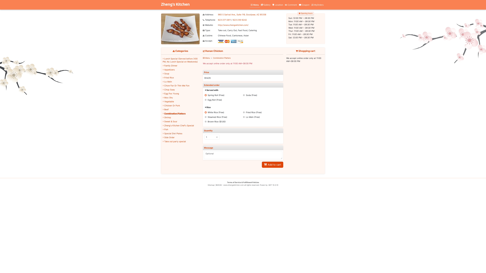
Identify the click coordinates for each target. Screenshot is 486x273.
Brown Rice (217, 121)
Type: (207, 30)
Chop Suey (169, 89)
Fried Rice (169, 77)
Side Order (169, 137)
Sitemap (211, 185)
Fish (166, 129)
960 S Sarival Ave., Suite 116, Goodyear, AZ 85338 (242, 14)
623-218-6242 (240, 20)
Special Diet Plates (173, 133)
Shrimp (167, 117)
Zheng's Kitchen (175, 4)
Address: (209, 14)
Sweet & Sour (170, 121)
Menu (256, 5)
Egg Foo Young (171, 93)
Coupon (305, 5)
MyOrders (318, 5)
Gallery (266, 5)
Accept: (208, 41)
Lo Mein (168, 81)
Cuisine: (209, 35)
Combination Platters (175, 113)
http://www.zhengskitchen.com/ (233, 25)
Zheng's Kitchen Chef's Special (179, 125)
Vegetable (169, 101)
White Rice (216, 112)
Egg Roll (215, 100)
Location (278, 5)
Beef (166, 109)
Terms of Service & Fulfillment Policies (243, 182)
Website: (208, 25)
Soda (251, 95)
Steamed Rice (217, 117)
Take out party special (175, 141)
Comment (292, 5)
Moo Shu (168, 97)
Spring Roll (216, 95)
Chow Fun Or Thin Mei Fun (176, 85)
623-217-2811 (224, 20)
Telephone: (209, 20)
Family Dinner (170, 65)
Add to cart (274, 164)
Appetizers (169, 69)
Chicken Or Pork (172, 105)
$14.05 (207, 78)
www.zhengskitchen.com (233, 185)
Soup (166, 73)
